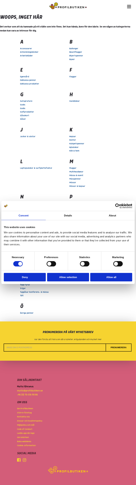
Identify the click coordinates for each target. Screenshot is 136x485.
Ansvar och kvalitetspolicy (29, 421)
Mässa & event (76, 175)
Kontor (72, 140)
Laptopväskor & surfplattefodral (36, 168)
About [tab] (112, 215)
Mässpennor (75, 179)
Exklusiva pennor (28, 80)
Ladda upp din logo (25, 433)
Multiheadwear (76, 172)
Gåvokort (24, 115)
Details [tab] (68, 215)
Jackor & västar (27, 136)
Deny (25, 277)
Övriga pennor (27, 313)
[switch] (51, 263)
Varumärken (23, 437)
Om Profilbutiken (25, 408)
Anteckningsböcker (29, 52)
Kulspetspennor (76, 143)
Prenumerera (119, 347)
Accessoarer (26, 48)
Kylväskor (74, 147)
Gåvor (23, 119)
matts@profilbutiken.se (30, 390)
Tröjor (23, 288)
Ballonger (73, 48)
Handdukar (74, 101)
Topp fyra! (25, 285)
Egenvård (24, 76)
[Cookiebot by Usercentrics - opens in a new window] (117, 205)
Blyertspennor (76, 56)
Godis (22, 105)
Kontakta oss (23, 417)
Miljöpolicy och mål (25, 425)
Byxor (72, 59)
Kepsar (72, 136)
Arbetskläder (26, 56)
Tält (22, 295)
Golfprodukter (27, 112)
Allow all (111, 277)
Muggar (72, 168)
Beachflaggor (75, 52)
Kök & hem (74, 151)
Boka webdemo (24, 441)
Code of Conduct (24, 429)
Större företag (24, 413)
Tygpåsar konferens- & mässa (34, 292)
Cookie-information (26, 445)
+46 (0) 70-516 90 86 (27, 394)
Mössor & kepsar (77, 186)
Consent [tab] (24, 215)
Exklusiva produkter (29, 84)
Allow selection (68, 277)
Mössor (72, 182)
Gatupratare (26, 101)
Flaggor (72, 76)
